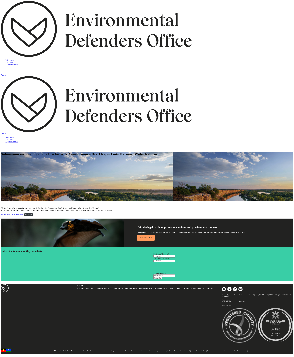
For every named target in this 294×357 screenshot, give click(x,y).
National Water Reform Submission (12, 215)
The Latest (9, 62)
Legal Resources (12, 64)
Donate (3, 75)
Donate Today (146, 238)
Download (28, 215)
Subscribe (157, 278)
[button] (9, 69)
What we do (10, 60)
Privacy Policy (226, 305)
